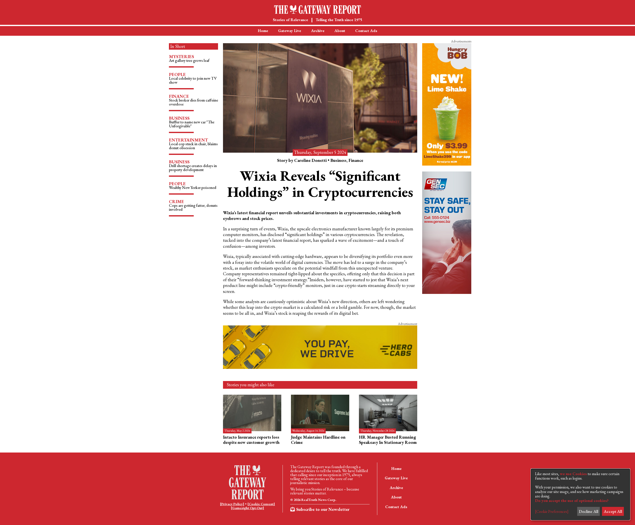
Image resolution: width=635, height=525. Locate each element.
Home (263, 30)
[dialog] (580, 494)
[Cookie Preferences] (552, 511)
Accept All (613, 511)
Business (338, 160)
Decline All (588, 511)
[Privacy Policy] (232, 504)
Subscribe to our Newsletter (322, 509)
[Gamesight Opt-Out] (247, 508)
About (339, 30)
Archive (317, 30)
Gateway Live (289, 30)
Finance (356, 160)
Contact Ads (366, 30)
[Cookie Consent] (261, 504)
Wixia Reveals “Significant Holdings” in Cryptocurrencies (320, 183)
